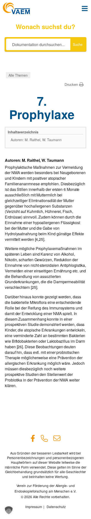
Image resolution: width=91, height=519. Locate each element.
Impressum (33, 506)
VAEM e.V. (16, 8)
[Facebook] (32, 437)
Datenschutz (56, 506)
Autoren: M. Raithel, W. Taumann (36, 139)
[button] (74, 84)
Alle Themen (18, 75)
